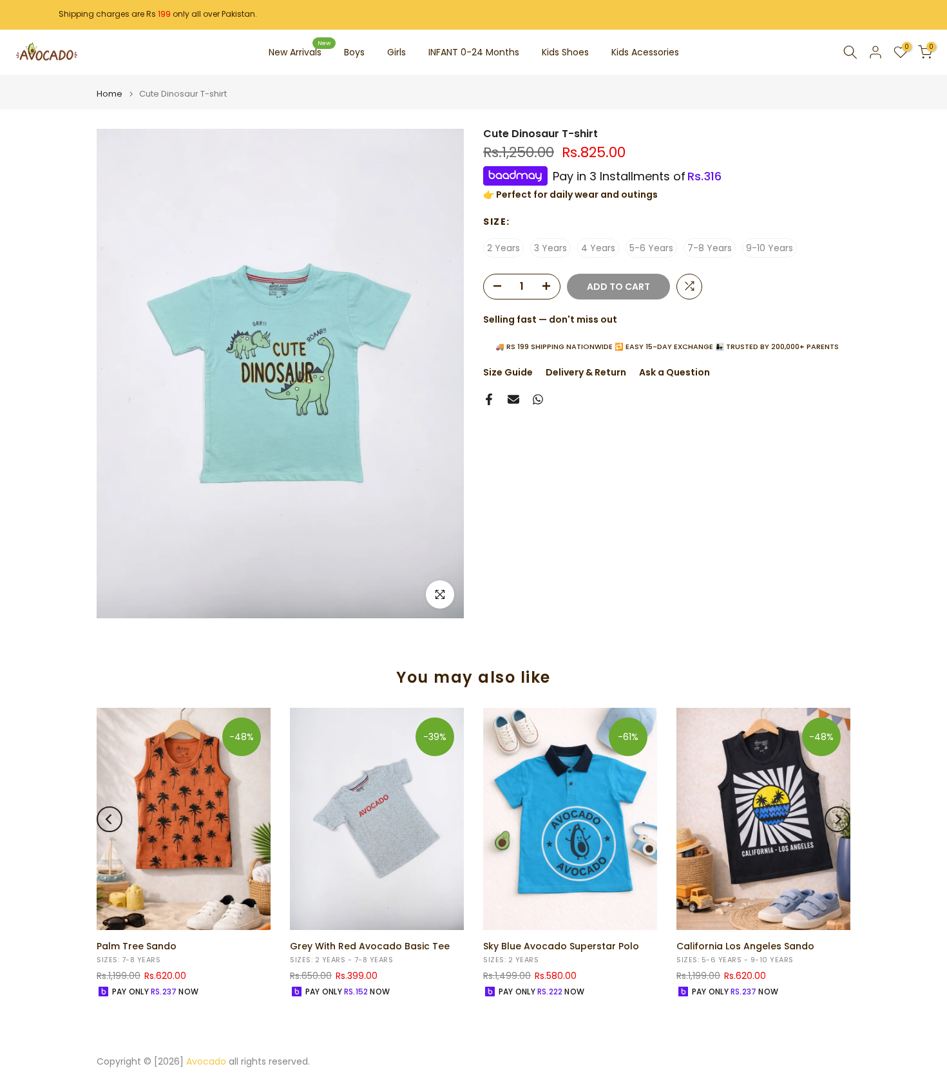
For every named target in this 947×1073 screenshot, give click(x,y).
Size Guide (508, 372)
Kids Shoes (565, 52)
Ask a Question (674, 372)
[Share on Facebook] (489, 399)
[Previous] (109, 819)
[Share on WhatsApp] (538, 399)
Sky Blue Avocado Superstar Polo (561, 946)
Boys (354, 52)
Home (109, 94)
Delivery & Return (586, 372)
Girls (396, 52)
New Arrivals (300, 51)
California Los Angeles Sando (745, 946)
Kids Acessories (645, 52)
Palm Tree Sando (137, 946)
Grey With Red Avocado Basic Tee (370, 946)
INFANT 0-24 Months (473, 52)
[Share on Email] (513, 399)
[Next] (837, 819)
